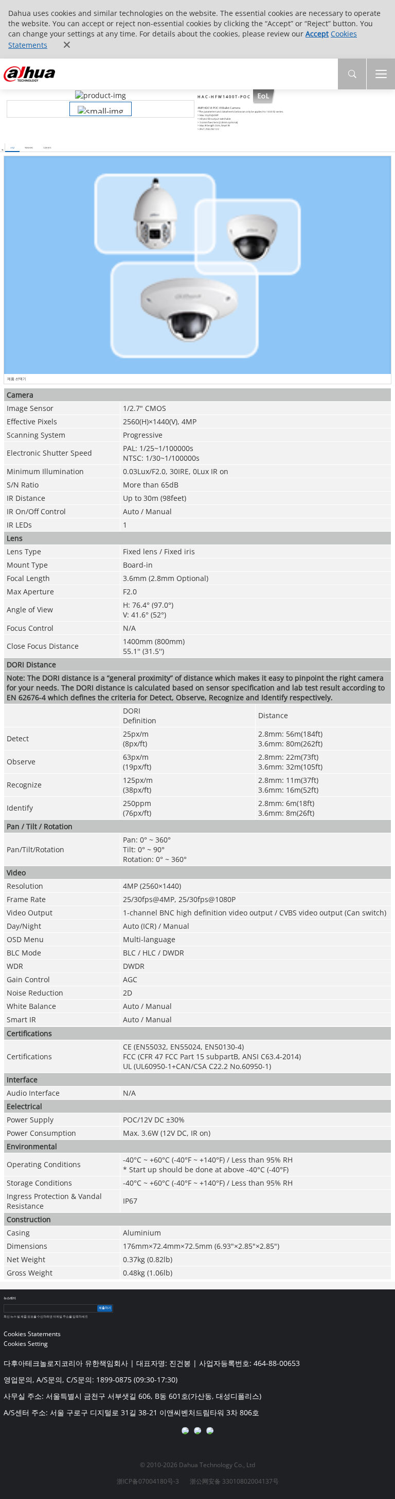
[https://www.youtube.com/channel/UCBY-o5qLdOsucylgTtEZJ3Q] (197, 1430)
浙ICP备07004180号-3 (148, 1481)
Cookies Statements (32, 1333)
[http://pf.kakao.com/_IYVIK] (209, 1430)
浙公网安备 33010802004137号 (234, 1481)
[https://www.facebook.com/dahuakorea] (185, 1430)
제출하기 (105, 1308)
